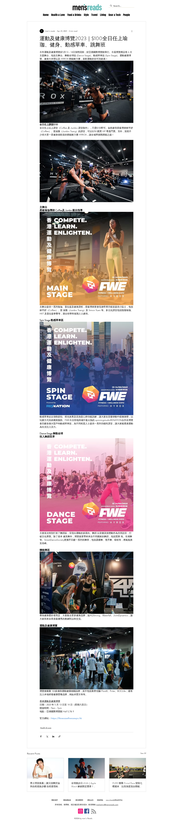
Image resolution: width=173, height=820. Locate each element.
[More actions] (131, 31)
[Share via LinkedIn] (53, 736)
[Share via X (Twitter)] (47, 736)
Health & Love (45, 728)
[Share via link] (59, 736)
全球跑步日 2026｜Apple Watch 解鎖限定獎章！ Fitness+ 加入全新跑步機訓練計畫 (85, 785)
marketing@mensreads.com (107, 804)
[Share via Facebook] (41, 736)
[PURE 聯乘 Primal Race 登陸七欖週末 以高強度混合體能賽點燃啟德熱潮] (127, 768)
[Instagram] (80, 811)
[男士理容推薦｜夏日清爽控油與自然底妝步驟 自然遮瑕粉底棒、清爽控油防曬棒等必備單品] (45, 768)
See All (143, 753)
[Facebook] (86, 811)
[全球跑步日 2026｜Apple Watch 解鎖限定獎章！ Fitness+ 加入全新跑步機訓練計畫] (86, 768)
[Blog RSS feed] (93, 811)
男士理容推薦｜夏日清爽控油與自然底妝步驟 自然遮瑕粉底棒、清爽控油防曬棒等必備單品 (45, 785)
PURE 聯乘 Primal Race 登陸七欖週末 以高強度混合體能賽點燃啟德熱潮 (127, 785)
